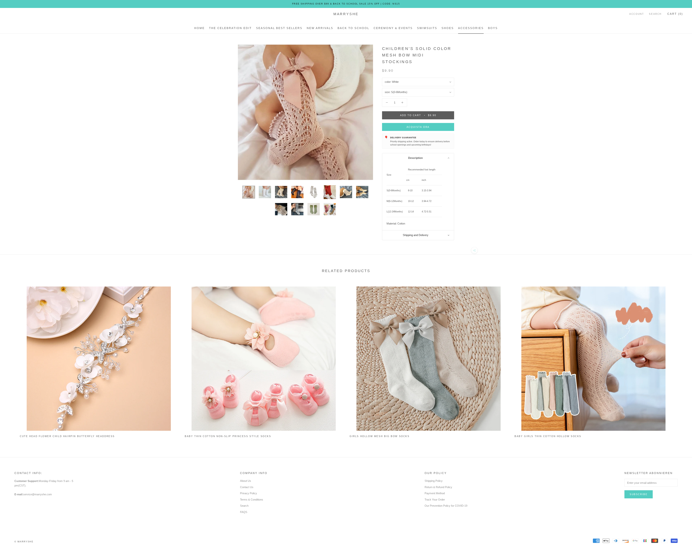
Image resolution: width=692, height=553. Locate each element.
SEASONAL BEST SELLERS (279, 28)
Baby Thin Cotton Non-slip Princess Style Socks (228, 436)
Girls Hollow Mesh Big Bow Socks (380, 436)
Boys (493, 28)
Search (655, 14)
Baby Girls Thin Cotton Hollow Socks (547, 436)
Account (636, 14)
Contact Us (246, 487)
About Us (245, 480)
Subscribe (638, 494)
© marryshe (23, 541)
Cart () (675, 13)
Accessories (471, 28)
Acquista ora (418, 127)
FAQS (243, 512)
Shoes (448, 28)
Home (199, 28)
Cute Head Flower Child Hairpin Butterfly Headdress (67, 436)
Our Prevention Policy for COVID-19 (446, 505)
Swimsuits (427, 28)
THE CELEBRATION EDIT (230, 28)
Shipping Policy (434, 480)
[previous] (11, 360)
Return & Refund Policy (438, 487)
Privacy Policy (248, 493)
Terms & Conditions (251, 499)
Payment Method (435, 493)
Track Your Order (435, 499)
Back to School (353, 28)
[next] (681, 360)
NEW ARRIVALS (320, 28)
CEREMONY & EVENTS (393, 28)
